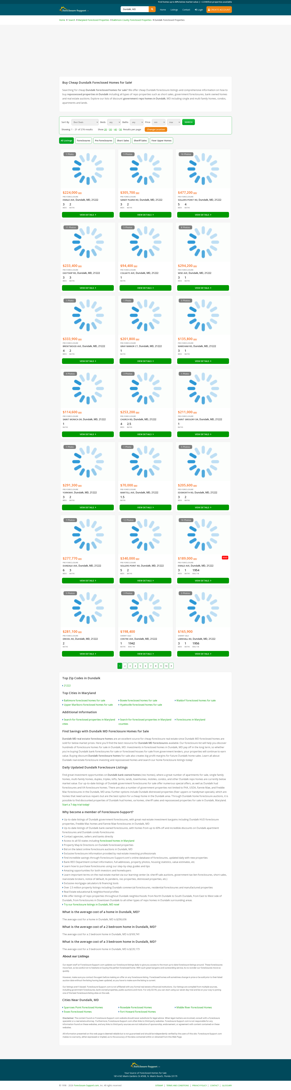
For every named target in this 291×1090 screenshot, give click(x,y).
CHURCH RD (126, 419)
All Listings (66, 140)
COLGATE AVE (127, 273)
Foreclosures (83, 140)
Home (163, 9)
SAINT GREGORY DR (188, 419)
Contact (186, 9)
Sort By (65, 122)
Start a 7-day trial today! (75, 804)
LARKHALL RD (185, 638)
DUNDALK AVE (70, 565)
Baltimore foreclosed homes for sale (84, 700)
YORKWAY (68, 492)
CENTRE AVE (126, 638)
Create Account (220, 9)
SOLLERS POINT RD (187, 199)
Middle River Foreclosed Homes (194, 1007)
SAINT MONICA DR (72, 419)
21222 (67, 685)
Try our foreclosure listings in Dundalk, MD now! (91, 904)
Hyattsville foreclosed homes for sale (141, 704)
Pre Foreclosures (103, 140)
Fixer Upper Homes (161, 140)
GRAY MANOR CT (129, 346)
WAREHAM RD (185, 346)
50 (120, 129)
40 (115, 129)
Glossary (227, 1085)
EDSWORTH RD (185, 492)
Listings (174, 9)
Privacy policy (199, 1085)
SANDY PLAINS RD (129, 199)
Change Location (156, 129)
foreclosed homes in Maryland (117, 840)
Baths (125, 122)
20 (105, 129)
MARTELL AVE (127, 492)
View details (87, 214)
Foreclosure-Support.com (86, 1085)
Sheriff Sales (140, 140)
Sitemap (159, 1085)
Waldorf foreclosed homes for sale (196, 700)
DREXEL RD (68, 638)
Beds (103, 122)
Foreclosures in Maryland (190, 719)
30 (110, 129)
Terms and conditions (177, 1085)
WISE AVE (182, 273)
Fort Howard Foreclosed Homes (138, 1011)
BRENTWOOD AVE (72, 346)
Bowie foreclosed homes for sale (138, 700)
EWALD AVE (68, 199)
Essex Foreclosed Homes (78, 1011)
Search (188, 122)
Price (147, 122)
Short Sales (123, 140)
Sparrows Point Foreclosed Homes (83, 1007)
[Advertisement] (145, 53)
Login (200, 9)
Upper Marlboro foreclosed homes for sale (88, 704)
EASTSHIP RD (69, 273)
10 (166, 665)
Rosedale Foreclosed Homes (136, 1007)
